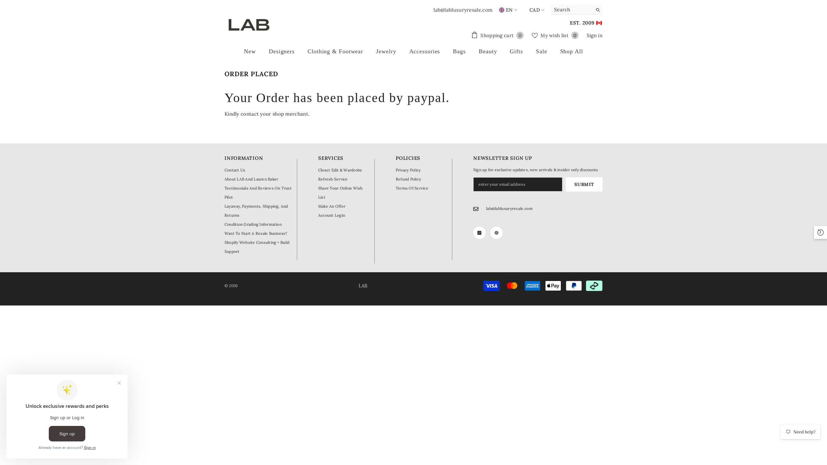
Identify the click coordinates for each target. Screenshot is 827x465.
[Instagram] (479, 233)
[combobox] (571, 10)
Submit (584, 184)
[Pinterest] (496, 233)
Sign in (594, 35)
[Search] (576, 10)
